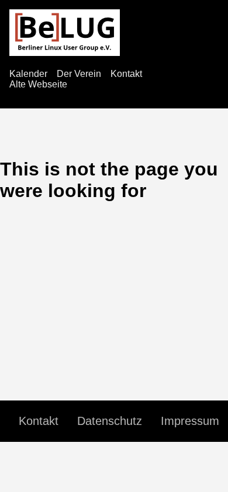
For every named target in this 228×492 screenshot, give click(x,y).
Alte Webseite (38, 84)
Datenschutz (109, 420)
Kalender (28, 74)
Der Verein (79, 74)
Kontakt (126, 74)
